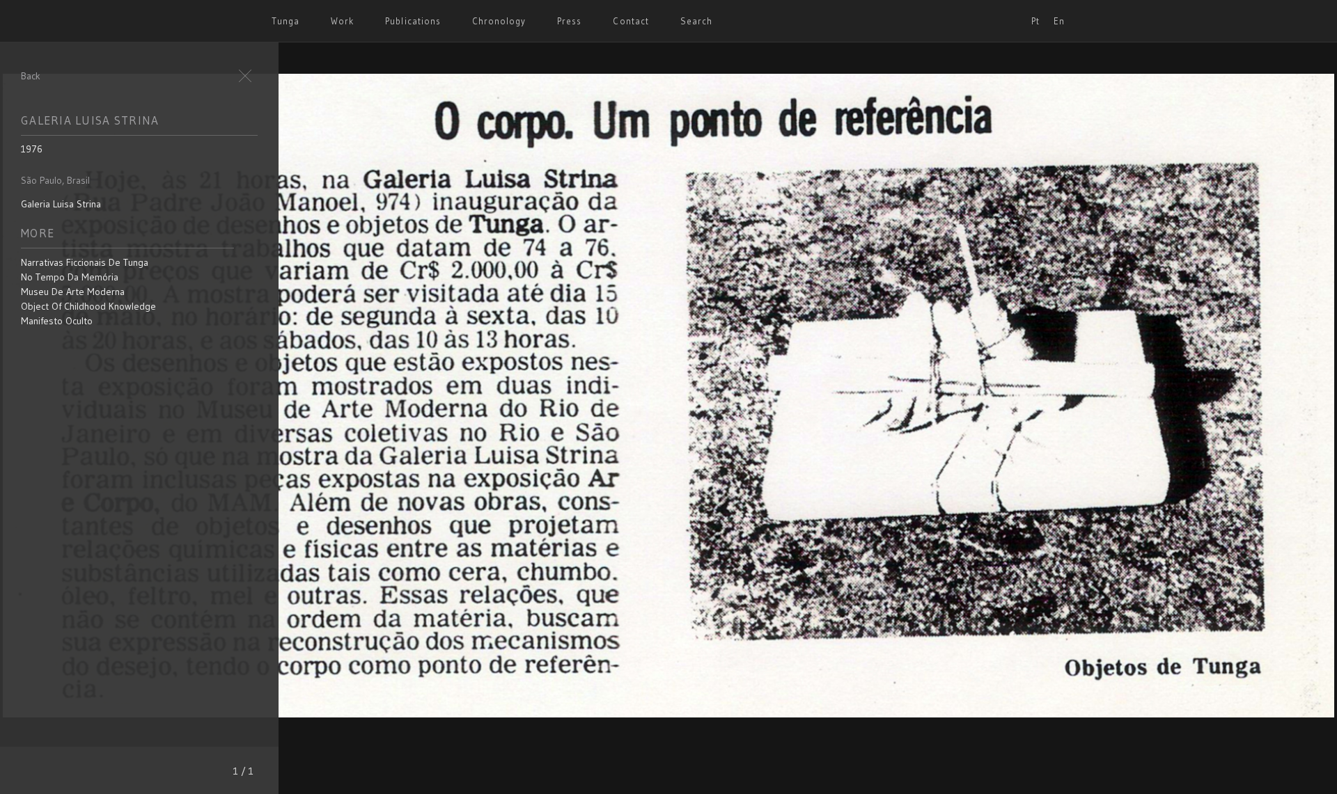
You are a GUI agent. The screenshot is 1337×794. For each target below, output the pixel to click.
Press (569, 20)
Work (342, 20)
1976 (31, 148)
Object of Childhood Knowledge (88, 306)
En (1059, 20)
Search (696, 20)
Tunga (285, 20)
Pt (1035, 20)
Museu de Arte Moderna (73, 291)
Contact (630, 20)
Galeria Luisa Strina (61, 204)
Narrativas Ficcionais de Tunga (84, 262)
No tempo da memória (69, 277)
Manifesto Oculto (57, 321)
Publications (412, 20)
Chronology (499, 20)
